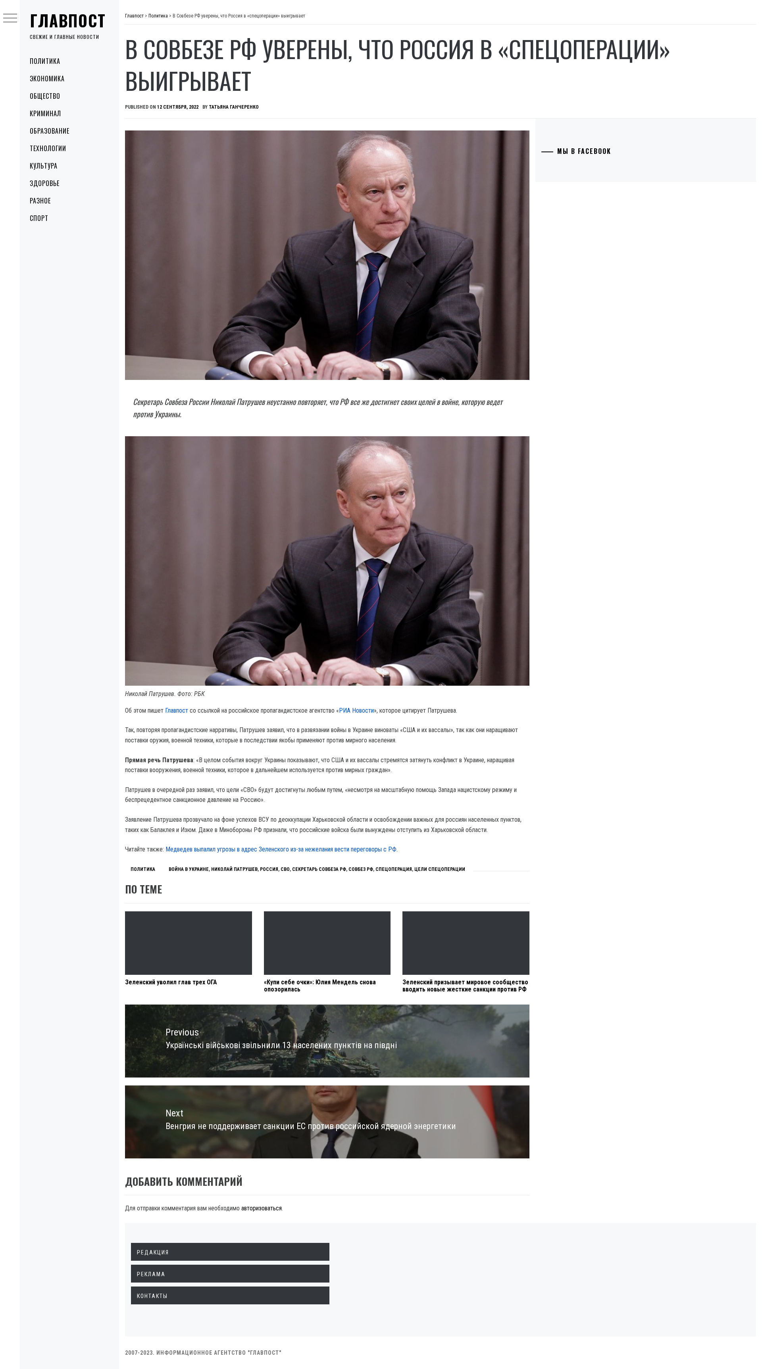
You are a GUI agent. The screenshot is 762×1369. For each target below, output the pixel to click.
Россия (269, 869)
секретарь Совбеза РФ (319, 869)
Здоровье (45, 183)
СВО (285, 869)
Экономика (47, 78)
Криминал (45, 113)
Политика (45, 61)
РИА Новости (356, 710)
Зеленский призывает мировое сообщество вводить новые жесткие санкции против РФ (465, 985)
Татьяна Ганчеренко (234, 107)
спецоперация (393, 869)
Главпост (68, 20)
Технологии (48, 148)
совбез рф (360, 869)
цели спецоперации (439, 869)
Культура (44, 166)
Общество (45, 96)
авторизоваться (261, 1208)
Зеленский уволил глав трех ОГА (171, 982)
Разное (40, 200)
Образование (49, 131)
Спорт (39, 218)
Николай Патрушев (234, 869)
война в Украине (189, 869)
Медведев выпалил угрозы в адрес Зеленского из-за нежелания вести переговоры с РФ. (281, 849)
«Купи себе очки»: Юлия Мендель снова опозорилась (320, 985)
